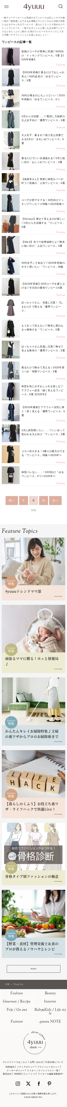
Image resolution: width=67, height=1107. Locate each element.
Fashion (16, 993)
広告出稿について (54, 1062)
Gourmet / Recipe (17, 1001)
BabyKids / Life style (50, 1011)
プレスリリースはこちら (15, 1062)
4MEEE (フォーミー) (25, 1074)
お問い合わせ (36, 1062)
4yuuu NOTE (50, 1021)
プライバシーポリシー (48, 1067)
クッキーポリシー (16, 1070)
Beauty (50, 993)
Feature (17, 1021)
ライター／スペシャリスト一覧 (42, 1070)
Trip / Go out (16, 1010)
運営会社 (7, 1074)
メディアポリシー (26, 1067)
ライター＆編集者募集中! (50, 1074)
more (33, 969)
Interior (50, 1001)
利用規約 (10, 1067)
